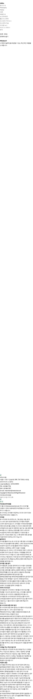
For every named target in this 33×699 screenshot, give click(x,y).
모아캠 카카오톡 (8, 497)
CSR (1, 12)
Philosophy (3, 7)
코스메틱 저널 (4, 23)
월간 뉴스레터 (4, 18)
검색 (1, 95)
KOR (1, 34)
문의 (1, 29)
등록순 (2, 100)
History (2, 10)
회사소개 (3, 5)
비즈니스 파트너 (5, 27)
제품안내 (3, 14)
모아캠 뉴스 (3, 25)
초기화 (5, 95)
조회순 (2, 104)
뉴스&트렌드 (4, 16)
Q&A (1, 497)
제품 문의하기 (4, 109)
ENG (5, 34)
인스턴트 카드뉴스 (5, 21)
